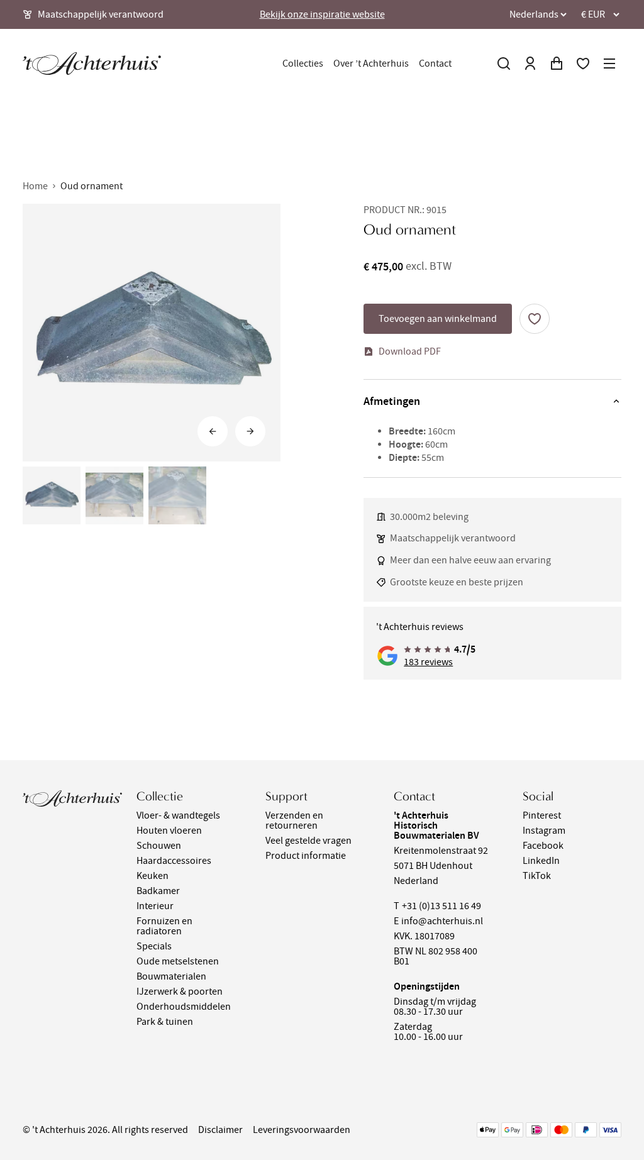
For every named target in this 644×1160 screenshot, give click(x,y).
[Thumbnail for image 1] (51, 495)
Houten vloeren (169, 830)
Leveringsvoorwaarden (301, 1130)
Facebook (543, 845)
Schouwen (158, 845)
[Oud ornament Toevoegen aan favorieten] (534, 319)
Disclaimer (220, 1130)
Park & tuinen (164, 1021)
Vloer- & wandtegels (178, 815)
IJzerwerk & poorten (179, 991)
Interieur (155, 906)
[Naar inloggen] (530, 63)
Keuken (152, 876)
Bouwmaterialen (171, 976)
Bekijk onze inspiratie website (322, 14)
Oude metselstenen (177, 961)
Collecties (302, 63)
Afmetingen (392, 401)
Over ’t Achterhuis (371, 63)
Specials (154, 946)
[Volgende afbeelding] (250, 431)
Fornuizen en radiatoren (164, 926)
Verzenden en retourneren (294, 820)
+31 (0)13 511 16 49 (441, 906)
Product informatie (305, 855)
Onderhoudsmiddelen (183, 1006)
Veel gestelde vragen (308, 840)
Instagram (544, 830)
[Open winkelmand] (557, 63)
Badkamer (158, 891)
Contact (435, 63)
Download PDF (410, 351)
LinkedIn (541, 860)
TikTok (537, 876)
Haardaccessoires (173, 860)
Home (35, 186)
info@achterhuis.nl (442, 921)
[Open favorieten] (583, 63)
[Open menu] (609, 63)
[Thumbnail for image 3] (177, 495)
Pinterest (542, 815)
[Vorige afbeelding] (212, 431)
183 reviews (428, 662)
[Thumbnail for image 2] (114, 495)
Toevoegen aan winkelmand (438, 318)
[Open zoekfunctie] (504, 63)
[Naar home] (92, 63)
